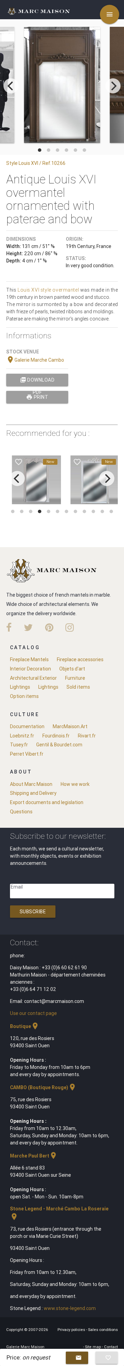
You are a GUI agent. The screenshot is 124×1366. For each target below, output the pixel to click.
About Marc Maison (31, 784)
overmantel (65, 290)
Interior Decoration (30, 669)
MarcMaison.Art (70, 726)
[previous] (11, 85)
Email (17, 887)
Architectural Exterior (33, 678)
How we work (75, 784)
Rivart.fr (87, 736)
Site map (93, 1346)
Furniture (75, 678)
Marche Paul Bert (34, 1156)
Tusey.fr (19, 745)
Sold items (78, 687)
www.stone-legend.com (70, 1308)
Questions (21, 812)
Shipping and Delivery (33, 793)
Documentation (27, 726)
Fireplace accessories (80, 659)
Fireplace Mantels (29, 659)
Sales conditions (103, 1329)
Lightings (20, 687)
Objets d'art (72, 669)
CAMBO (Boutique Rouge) (43, 1087)
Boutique (24, 1026)
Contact (111, 1346)
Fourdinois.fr (56, 736)
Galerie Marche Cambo (35, 360)
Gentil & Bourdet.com (59, 745)
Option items (24, 696)
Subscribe (33, 911)
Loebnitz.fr (22, 736)
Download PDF (37, 381)
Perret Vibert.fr (26, 754)
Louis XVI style (34, 290)
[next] (113, 85)
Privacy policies (72, 1329)
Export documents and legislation (46, 802)
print (37, 397)
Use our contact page (33, 1013)
